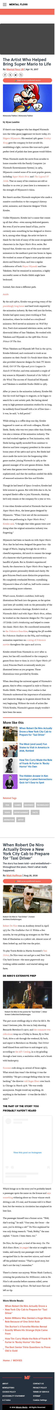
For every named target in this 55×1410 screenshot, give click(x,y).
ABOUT (5, 1383)
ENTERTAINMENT (21, 812)
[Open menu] (4, 4)
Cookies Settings (40, 1400)
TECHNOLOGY (43, 805)
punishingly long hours (13, 306)
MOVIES (17, 1360)
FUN (7, 805)
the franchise (16, 631)
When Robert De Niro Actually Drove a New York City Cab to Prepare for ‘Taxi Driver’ (26, 1309)
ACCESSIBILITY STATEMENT (13, 1396)
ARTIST (21, 819)
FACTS (35, 812)
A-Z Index (6, 1400)
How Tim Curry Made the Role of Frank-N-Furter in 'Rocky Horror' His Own (28, 1340)
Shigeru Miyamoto (11, 138)
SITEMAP (36, 1396)
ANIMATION (9, 819)
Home (6, 1360)
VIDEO (7, 812)
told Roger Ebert (31, 1081)
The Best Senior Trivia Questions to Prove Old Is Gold (27, 1348)
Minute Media (21, 1407)
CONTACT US (38, 1383)
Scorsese (7, 1067)
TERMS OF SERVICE (41, 1391)
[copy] (21, 75)
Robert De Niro (10, 925)
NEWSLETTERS (8, 1387)
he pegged (24, 1247)
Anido (6, 294)
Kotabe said (8, 523)
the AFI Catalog (22, 1051)
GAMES (18, 805)
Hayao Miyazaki (30, 266)
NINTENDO (29, 805)
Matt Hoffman (14, 875)
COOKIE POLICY (9, 1391)
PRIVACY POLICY (40, 1387)
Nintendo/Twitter (26, 115)
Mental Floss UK (15, 69)
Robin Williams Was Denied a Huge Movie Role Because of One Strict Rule (28, 1319)
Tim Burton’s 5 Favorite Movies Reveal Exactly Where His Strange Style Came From (26, 1330)
